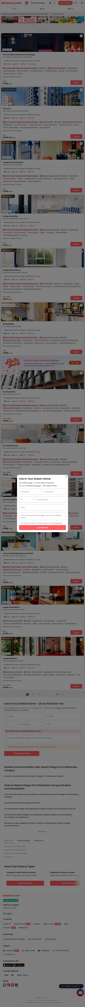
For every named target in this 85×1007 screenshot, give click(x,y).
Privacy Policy (43, 523)
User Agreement (57, 523)
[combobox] (27, 500)
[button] (33, 499)
